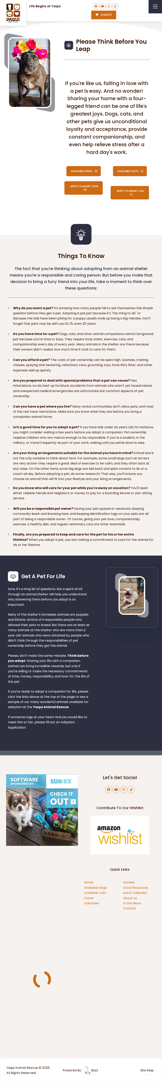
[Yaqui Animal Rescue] (13, 13)
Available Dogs (95, 887)
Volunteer (91, 903)
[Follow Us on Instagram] (109, 6)
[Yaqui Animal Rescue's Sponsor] (42, 809)
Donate (129, 882)
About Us (130, 898)
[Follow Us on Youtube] (102, 6)
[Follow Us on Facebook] (96, 6)
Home (88, 882)
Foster (89, 898)
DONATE (106, 15)
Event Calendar (135, 893)
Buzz (94, 1070)
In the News (132, 903)
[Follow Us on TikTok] (115, 6)
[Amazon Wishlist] (120, 834)
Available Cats (95, 893)
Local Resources (135, 887)
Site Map (147, 1070)
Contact (129, 908)
